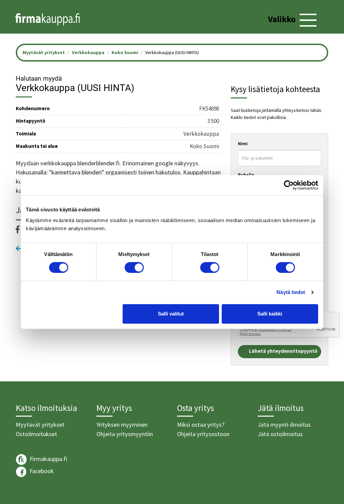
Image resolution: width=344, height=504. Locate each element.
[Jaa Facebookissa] (18, 229)
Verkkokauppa (88, 52)
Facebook (41, 471)
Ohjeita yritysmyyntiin (124, 434)
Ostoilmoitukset (36, 434)
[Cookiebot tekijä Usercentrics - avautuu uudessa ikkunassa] (288, 185)
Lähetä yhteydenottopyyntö (283, 351)
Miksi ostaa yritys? (200, 424)
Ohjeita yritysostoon (203, 434)
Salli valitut (171, 314)
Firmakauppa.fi (47, 459)
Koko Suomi (125, 52)
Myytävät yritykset (40, 424)
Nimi (243, 143)
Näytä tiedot (290, 292)
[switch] (134, 267)
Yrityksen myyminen (121, 424)
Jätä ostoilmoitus (280, 434)
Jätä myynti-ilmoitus (284, 424)
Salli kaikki (269, 314)
